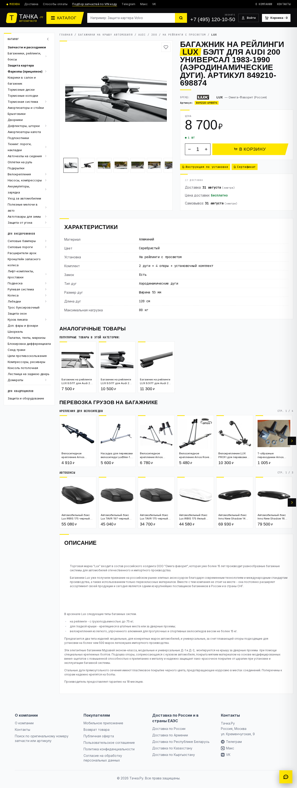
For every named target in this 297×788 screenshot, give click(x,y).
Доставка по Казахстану (172, 748)
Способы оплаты (55, 4)
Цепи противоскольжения (27, 356)
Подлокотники (18, 138)
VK (154, 4)
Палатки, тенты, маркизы (26, 337)
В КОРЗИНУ (252, 149)
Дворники (15, 120)
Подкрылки (16, 168)
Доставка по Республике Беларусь (181, 742)
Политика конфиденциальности (109, 749)
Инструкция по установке (207, 167)
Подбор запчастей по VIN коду (94, 4)
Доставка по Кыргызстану (173, 755)
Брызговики (17, 114)
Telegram (128, 4)
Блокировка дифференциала (29, 344)
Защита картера (21, 65)
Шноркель (15, 331)
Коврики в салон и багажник (22, 80)
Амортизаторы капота (24, 132)
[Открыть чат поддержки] (285, 776)
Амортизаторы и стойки (26, 108)
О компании (263, 4)
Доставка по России (168, 729)
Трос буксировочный (23, 307)
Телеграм (234, 742)
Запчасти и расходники (27, 47)
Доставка (31, 4)
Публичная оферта (99, 736)
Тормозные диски (21, 89)
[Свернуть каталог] (48, 39)
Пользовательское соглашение (109, 743)
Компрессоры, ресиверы (26, 362)
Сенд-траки (16, 350)
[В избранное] (166, 47)
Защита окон (17, 313)
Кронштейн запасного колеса (24, 262)
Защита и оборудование (26, 398)
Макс (144, 4)
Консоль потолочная (23, 368)
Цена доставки (197, 195)
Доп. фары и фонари (23, 325)
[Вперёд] (292, 441)
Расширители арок (22, 253)
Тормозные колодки (23, 95)
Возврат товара (97, 729)
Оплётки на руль (20, 162)
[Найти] (181, 18)
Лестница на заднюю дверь (28, 374)
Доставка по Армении (170, 735)
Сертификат (246, 167)
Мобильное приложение (103, 723)
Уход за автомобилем (24, 198)
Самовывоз (194, 203)
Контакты (284, 4)
